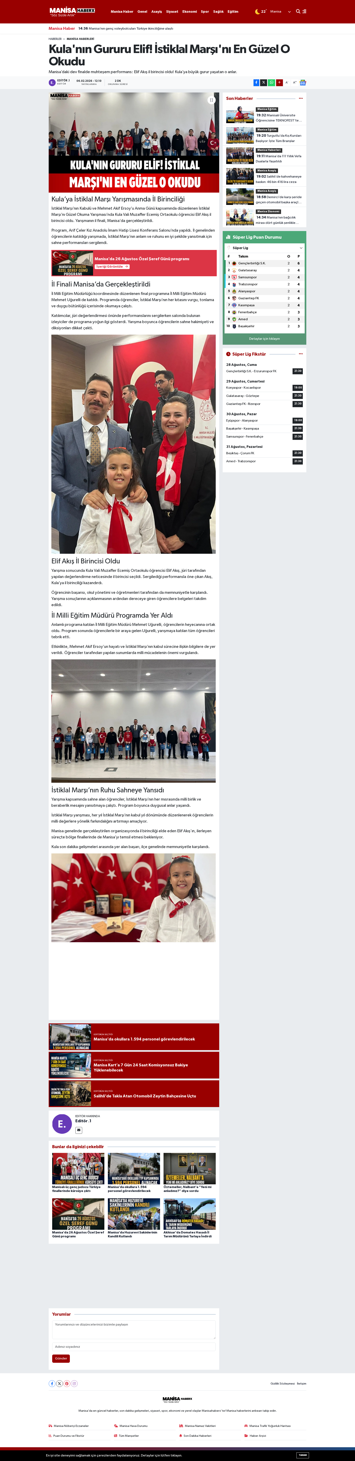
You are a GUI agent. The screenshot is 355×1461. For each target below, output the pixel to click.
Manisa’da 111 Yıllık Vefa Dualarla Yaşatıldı (278, 158)
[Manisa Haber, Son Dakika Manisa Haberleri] (72, 11)
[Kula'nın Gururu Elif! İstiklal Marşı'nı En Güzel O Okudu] (134, 142)
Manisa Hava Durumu (134, 1425)
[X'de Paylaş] (263, 82)
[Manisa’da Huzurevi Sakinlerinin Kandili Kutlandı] (134, 1214)
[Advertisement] (134, 985)
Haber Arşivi (258, 1435)
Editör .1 (83, 1121)
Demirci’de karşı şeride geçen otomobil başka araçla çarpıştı (279, 200)
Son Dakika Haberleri (197, 1435)
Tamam (303, 1455)
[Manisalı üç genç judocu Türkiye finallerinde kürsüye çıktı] (78, 1168)
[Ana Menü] (303, 12)
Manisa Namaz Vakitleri (200, 1425)
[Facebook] (52, 1383)
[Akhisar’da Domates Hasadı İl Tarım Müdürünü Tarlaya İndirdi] (190, 1214)
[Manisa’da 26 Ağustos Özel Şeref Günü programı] (78, 1214)
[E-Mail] (78, 1130)
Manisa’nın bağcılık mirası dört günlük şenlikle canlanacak (276, 220)
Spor (205, 11)
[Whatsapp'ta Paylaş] (271, 82)
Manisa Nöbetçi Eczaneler (71, 1425)
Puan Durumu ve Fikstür (68, 1435)
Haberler (55, 39)
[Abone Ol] (302, 83)
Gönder (61, 1358)
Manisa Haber (122, 11)
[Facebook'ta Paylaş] (256, 82)
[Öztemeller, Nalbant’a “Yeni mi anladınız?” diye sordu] (190, 1168)
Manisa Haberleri (80, 39)
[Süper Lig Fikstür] (301, 354)
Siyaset (172, 11)
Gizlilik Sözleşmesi (283, 1383)
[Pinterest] (66, 1383)
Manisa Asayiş (266, 170)
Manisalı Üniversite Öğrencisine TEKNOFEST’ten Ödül (278, 118)
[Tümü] (301, 98)
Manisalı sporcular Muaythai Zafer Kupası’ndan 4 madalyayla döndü (135, 28)
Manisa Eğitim (267, 109)
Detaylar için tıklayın (264, 339)
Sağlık (218, 11)
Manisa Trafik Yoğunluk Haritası (270, 1425)
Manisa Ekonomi (268, 211)
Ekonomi (189, 11)
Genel (142, 11)
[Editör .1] (62, 1124)
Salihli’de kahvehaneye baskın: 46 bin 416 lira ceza (279, 179)
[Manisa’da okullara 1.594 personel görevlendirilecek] (134, 1168)
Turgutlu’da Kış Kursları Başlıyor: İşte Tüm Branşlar (278, 138)
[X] (59, 1383)
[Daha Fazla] (279, 82)
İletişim (301, 1383)
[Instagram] (74, 1383)
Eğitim (233, 11)
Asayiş (156, 11)
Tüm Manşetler (129, 1435)
